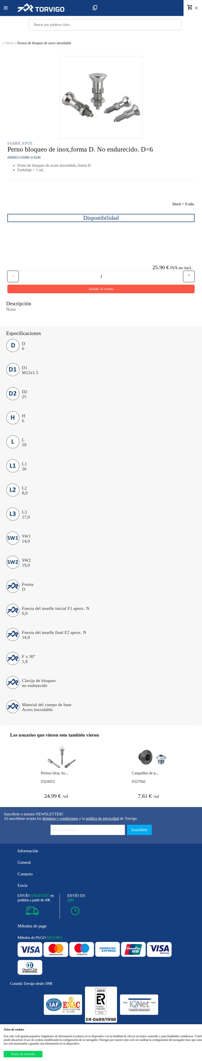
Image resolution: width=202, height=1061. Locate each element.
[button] (5, 8)
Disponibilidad (101, 218)
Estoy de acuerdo (23, 1054)
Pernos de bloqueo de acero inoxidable (36, 43)
